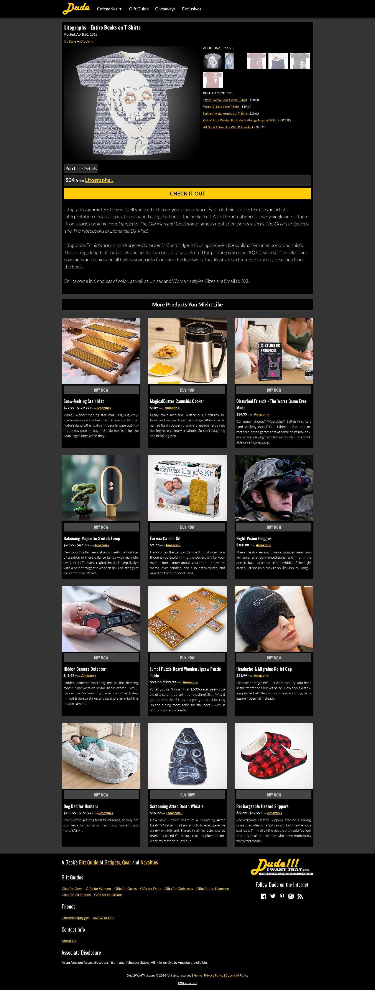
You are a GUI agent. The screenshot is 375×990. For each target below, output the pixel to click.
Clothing (86, 41)
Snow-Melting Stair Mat (84, 401)
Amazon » (103, 408)
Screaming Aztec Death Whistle (177, 806)
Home (198, 975)
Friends (69, 906)
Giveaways (165, 8)
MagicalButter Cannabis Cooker (177, 401)
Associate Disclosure (81, 952)
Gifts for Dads (150, 888)
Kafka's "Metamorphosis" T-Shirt (225, 113)
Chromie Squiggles (75, 918)
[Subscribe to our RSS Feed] (300, 896)
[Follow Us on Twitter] (272, 896)
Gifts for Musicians (108, 894)
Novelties (149, 862)
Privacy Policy (213, 975)
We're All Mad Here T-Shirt (221, 106)
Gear (126, 862)
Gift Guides (72, 877)
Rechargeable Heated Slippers (262, 806)
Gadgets (112, 862)
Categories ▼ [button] (110, 8)
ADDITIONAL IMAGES (218, 48)
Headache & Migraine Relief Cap (264, 669)
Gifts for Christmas (178, 888)
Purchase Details (81, 168)
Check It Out (187, 193)
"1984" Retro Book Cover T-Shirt (225, 100)
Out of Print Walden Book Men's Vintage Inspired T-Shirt (241, 120)
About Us (69, 941)
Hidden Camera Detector (85, 669)
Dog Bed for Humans (81, 806)
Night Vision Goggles (253, 538)
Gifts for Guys (72, 888)
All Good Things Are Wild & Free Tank (228, 127)
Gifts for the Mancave (212, 888)
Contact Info (73, 929)
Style (72, 41)
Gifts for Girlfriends (76, 894)
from (93, 408)
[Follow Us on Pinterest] (281, 896)
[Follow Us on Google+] (291, 896)
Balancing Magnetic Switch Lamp (92, 538)
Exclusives (191, 8)
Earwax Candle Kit (165, 538)
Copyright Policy (236, 975)
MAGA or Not (103, 918)
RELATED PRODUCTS (218, 93)
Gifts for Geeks (125, 888)
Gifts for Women (98, 888)
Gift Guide (139, 8)
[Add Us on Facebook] (263, 896)
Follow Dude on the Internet (282, 884)
